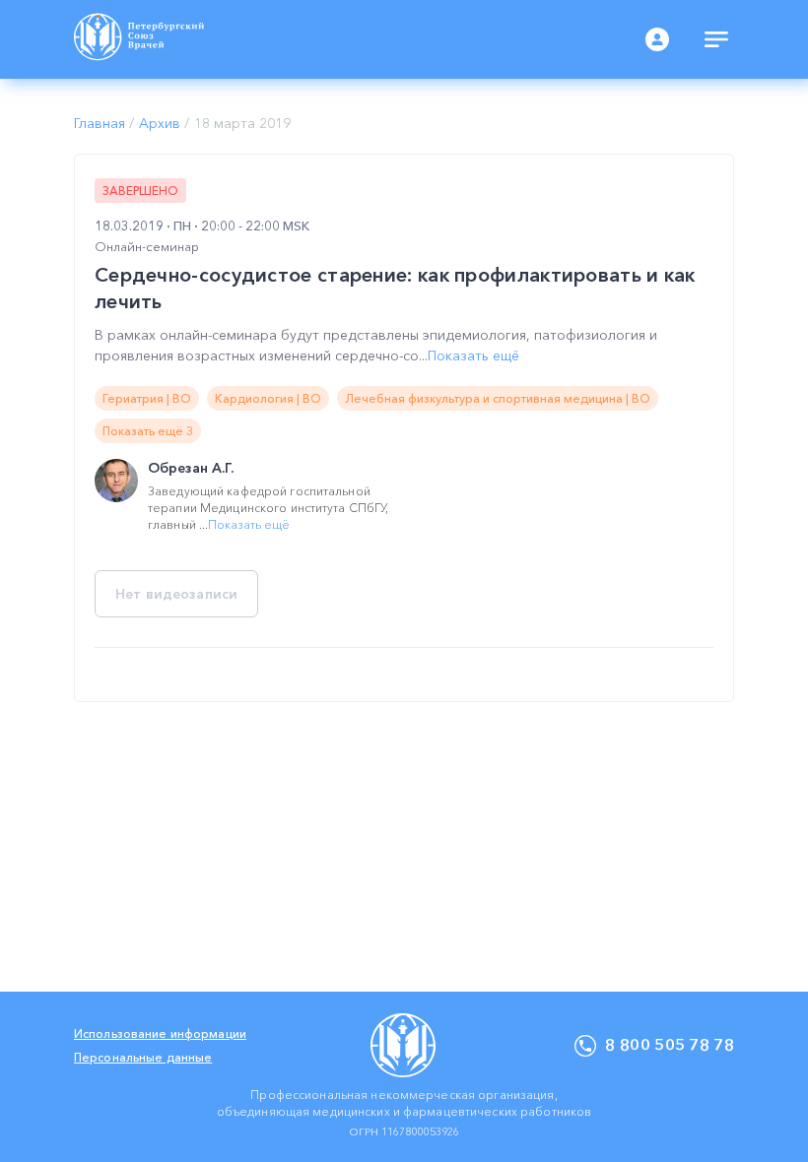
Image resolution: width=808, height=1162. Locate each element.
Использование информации (160, 1033)
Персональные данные (143, 1057)
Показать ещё (473, 355)
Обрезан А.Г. (191, 468)
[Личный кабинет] (657, 39)
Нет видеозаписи (176, 594)
